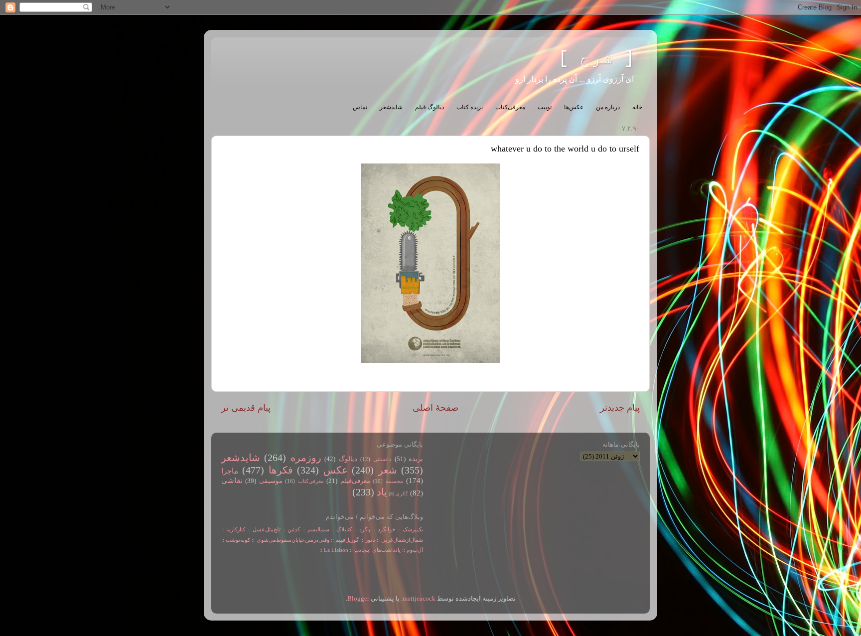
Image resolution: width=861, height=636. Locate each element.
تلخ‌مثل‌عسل (267, 529)
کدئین (293, 529)
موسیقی (271, 480)
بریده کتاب (469, 107)
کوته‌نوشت (238, 540)
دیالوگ (348, 459)
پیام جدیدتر (620, 408)
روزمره (305, 457)
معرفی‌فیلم (355, 480)
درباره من (608, 107)
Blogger (358, 598)
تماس (360, 107)
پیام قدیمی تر (246, 408)
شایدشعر (391, 107)
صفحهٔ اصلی (435, 408)
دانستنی (382, 459)
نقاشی (232, 480)
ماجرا (229, 471)
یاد (382, 491)
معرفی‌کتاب (510, 107)
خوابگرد (385, 529)
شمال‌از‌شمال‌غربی (402, 540)
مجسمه (394, 481)
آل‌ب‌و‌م (415, 550)
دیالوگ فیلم (429, 107)
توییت (545, 107)
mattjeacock (419, 598)
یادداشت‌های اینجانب (377, 550)
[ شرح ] (596, 58)
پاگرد (363, 529)
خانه (637, 107)
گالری (402, 493)
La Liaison (336, 550)
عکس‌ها (573, 107)
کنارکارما (235, 529)
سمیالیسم (318, 529)
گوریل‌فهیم (347, 540)
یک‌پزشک (413, 529)
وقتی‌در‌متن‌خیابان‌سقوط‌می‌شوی (293, 540)
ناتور (370, 540)
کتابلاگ (344, 529)
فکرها (281, 470)
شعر (387, 470)
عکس (335, 470)
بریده (416, 459)
